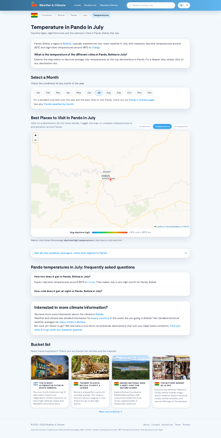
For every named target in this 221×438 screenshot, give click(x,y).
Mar (58, 92)
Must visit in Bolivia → (110, 411)
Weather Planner (109, 5)
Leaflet (159, 226)
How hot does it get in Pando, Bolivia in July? (62, 276)
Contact (155, 424)
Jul (98, 92)
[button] (35, 135)
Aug (109, 92)
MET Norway (124, 429)
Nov (140, 92)
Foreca (42, 429)
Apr (68, 92)
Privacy (186, 424)
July (85, 15)
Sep (119, 92)
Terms (178, 424)
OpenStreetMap (173, 226)
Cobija (96, 47)
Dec (150, 92)
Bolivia (61, 15)
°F (187, 5)
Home (77, 5)
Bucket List (90, 5)
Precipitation (181, 126)
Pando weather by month (59, 104)
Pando (74, 15)
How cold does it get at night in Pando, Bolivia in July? (68, 291)
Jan (38, 92)
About (146, 424)
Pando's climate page (141, 99)
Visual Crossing (99, 429)
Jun (89, 92)
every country (100, 318)
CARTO (185, 226)
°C (181, 5)
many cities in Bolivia (72, 322)
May (79, 92)
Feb (48, 92)
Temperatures (101, 15)
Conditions (144, 126)
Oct (129, 92)
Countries (47, 15)
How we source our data (152, 429)
